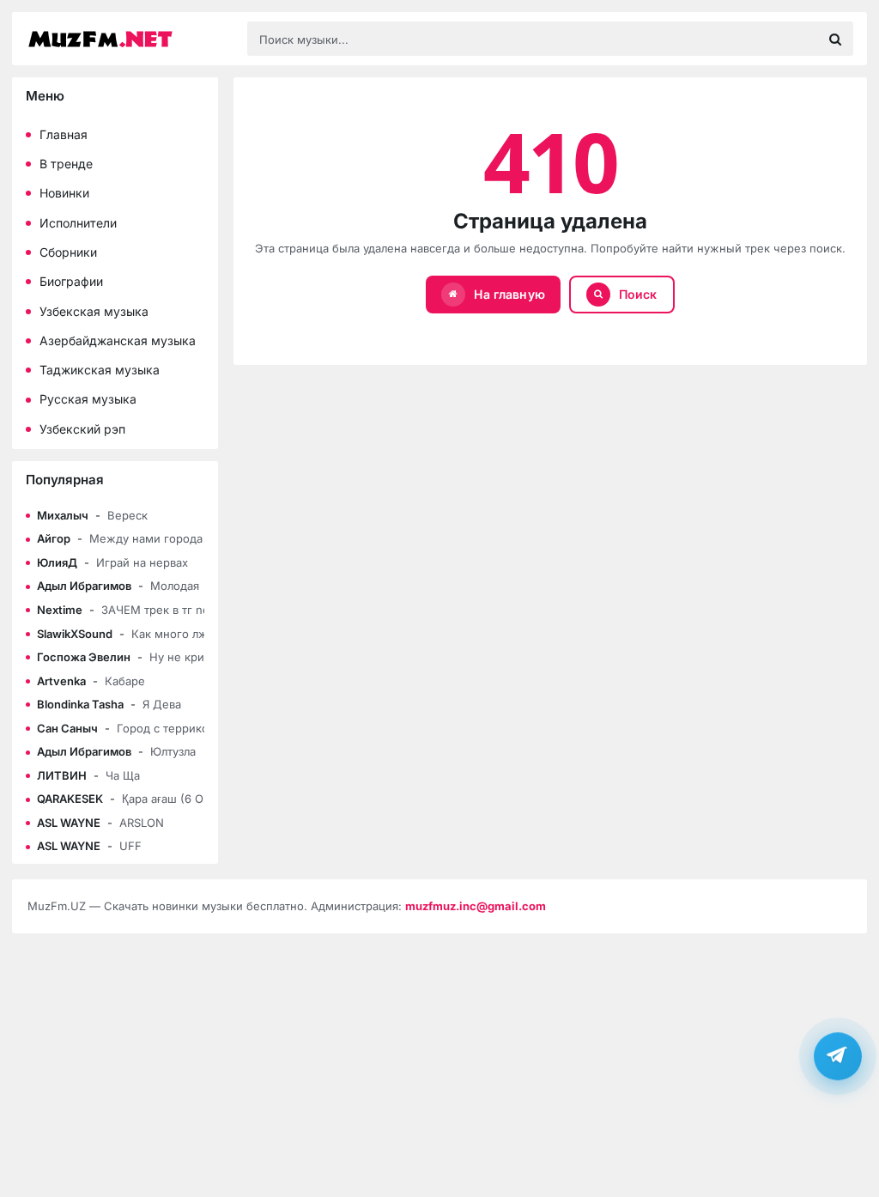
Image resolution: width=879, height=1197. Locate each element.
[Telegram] (838, 1056)
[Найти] (835, 38)
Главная (63, 134)
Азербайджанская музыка (117, 340)
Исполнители (78, 223)
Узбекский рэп (82, 429)
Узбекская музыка (94, 311)
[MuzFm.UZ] (129, 39)
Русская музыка (87, 399)
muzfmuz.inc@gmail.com (475, 906)
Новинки (64, 192)
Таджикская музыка (99, 369)
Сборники (68, 252)
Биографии (71, 281)
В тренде (66, 163)
